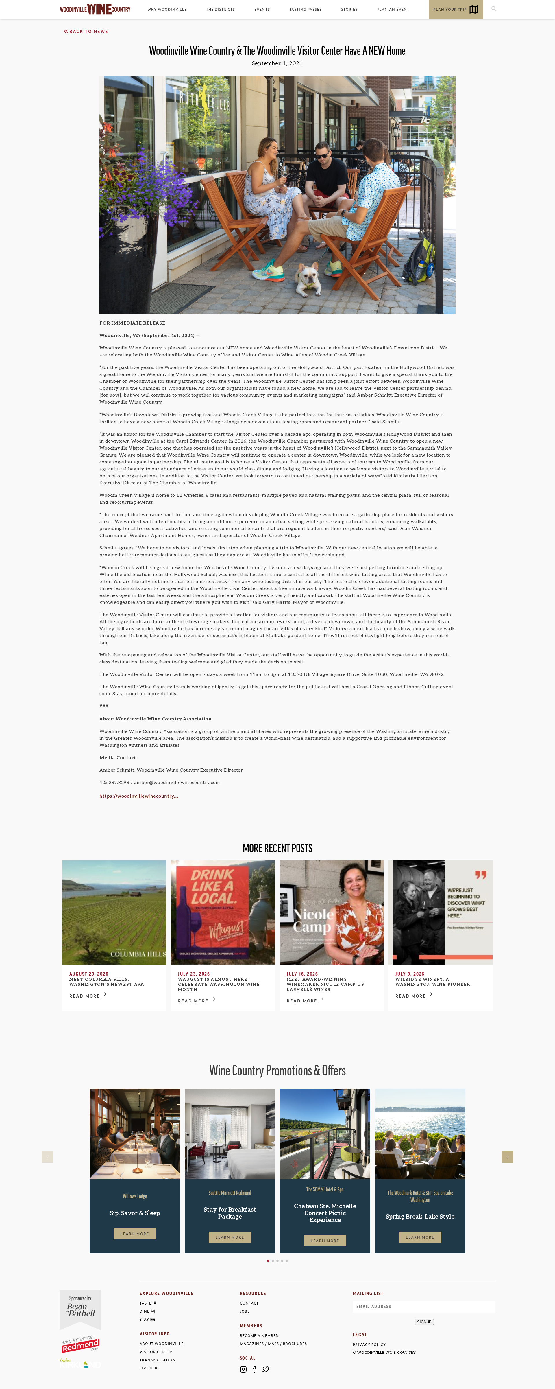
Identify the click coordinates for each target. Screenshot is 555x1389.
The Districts (220, 9)
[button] (268, 1261)
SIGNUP (424, 1322)
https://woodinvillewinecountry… (139, 795)
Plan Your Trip (450, 9)
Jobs (245, 1311)
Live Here (150, 1368)
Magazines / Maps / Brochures (273, 1344)
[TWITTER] (265, 1369)
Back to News (88, 31)
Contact (249, 1303)
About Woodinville (162, 1344)
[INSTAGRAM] (243, 1369)
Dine (144, 1311)
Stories (349, 9)
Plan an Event (393, 9)
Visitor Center (156, 1352)
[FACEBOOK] (254, 1369)
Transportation (158, 1360)
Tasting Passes (305, 9)
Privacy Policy (369, 1344)
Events (262, 9)
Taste (145, 1303)
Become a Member (259, 1335)
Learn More (135, 1233)
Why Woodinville (167, 9)
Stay (144, 1319)
